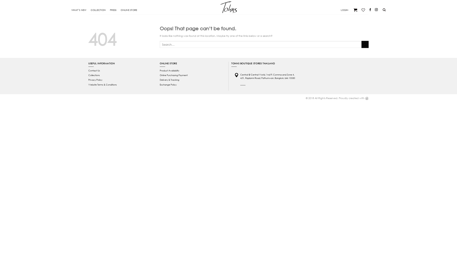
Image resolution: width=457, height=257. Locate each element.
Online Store (129, 10)
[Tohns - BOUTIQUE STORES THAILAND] (228, 7)
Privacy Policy (95, 80)
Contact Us (94, 70)
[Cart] (355, 10)
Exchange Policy (168, 84)
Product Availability (169, 70)
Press (113, 10)
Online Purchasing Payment (174, 75)
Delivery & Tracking (169, 80)
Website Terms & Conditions (102, 84)
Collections (94, 75)
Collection (98, 10)
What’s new (78, 10)
